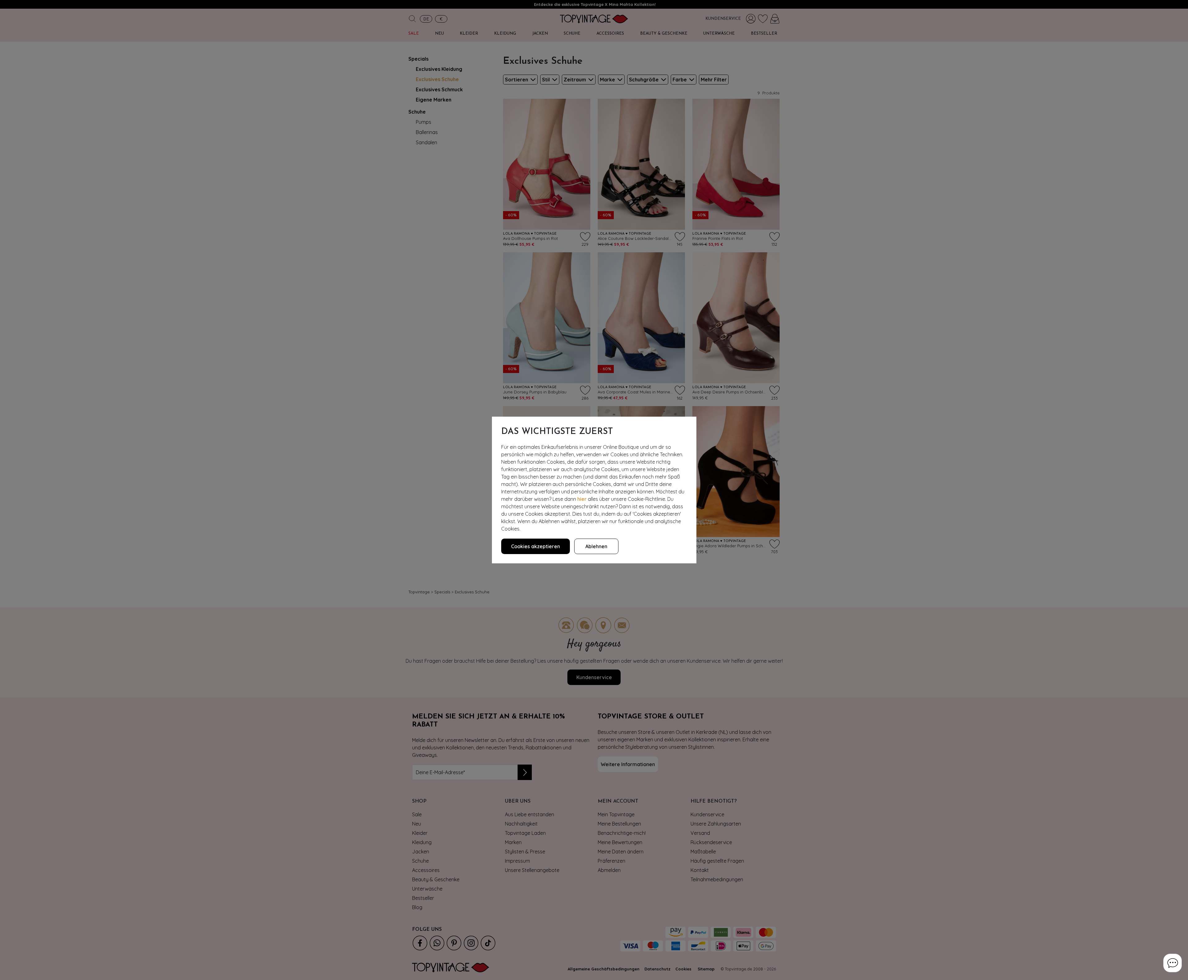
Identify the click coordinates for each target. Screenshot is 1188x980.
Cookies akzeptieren (535, 546)
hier (582, 499)
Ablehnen (596, 546)
